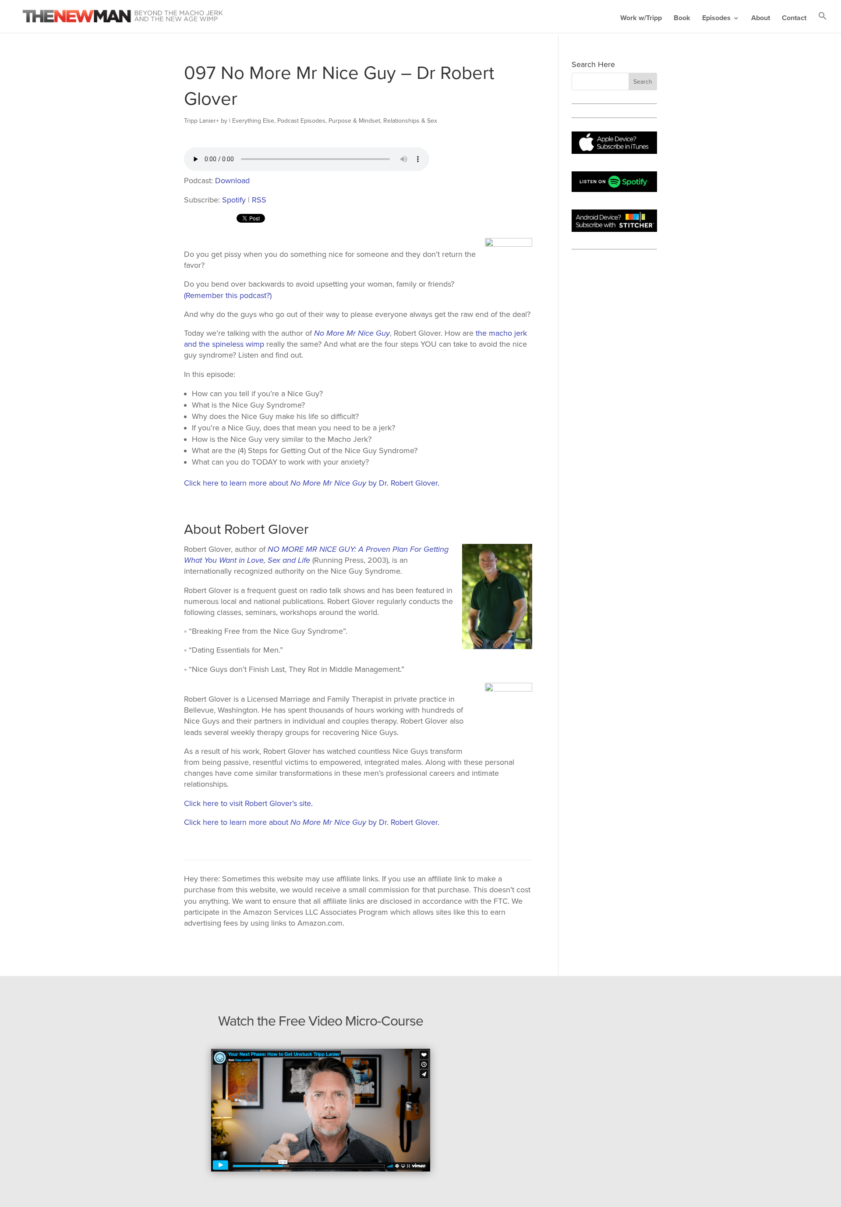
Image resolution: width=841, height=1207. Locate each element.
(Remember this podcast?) (228, 295)
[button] (822, 22)
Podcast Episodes (301, 120)
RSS (259, 200)
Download (232, 180)
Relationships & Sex (410, 120)
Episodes (716, 18)
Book (682, 18)
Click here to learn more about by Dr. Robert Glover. (311, 483)
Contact (794, 18)
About (760, 18)
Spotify (234, 200)
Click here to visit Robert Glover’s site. (248, 803)
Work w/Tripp (641, 18)
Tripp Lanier (200, 120)
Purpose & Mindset (354, 120)
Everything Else (253, 120)
